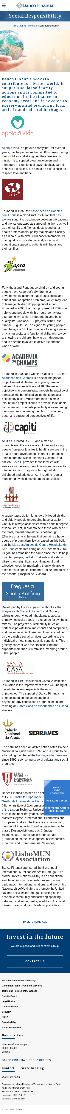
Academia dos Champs (17, 378)
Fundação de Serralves (51, 755)
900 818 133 (19, 1095)
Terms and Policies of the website (19, 991)
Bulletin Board (9, 996)
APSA (57, 308)
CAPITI (17, 462)
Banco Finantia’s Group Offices (26, 1060)
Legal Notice (8, 1001)
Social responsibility (48, 25)
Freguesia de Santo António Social (25, 611)
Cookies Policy (10, 1006)
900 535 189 (18, 1098)
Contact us (35, 961)
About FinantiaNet (11, 1027)
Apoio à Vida (10, 148)
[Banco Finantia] (35, 5)
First (14, 25)
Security (6, 1012)
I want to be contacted (57, 790)
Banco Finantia (27, 25)
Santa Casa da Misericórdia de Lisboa (42, 706)
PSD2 (5, 1017)
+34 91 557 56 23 (56, 800)
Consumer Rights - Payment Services (22, 985)
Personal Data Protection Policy (19, 980)
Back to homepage (35, 922)
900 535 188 (56, 811)
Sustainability (9, 1022)
